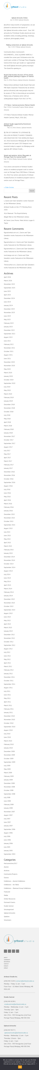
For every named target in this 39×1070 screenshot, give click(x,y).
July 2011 (7, 691)
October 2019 (8, 380)
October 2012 (8, 642)
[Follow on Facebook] (5, 951)
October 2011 (8, 681)
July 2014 (7, 574)
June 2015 (7, 535)
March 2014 (8, 589)
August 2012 (8, 649)
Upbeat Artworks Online (20, 18)
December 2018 (9, 404)
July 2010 (7, 734)
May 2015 (7, 539)
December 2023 (9, 309)
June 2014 (7, 578)
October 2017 (8, 440)
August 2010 (8, 730)
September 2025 (9, 288)
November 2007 (9, 812)
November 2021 (9, 348)
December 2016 (9, 472)
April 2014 (7, 585)
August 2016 (8, 486)
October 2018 (8, 412)
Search (32, 191)
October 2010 (8, 723)
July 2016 (7, 489)
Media (18, 47)
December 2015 (9, 514)
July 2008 (7, 797)
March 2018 (8, 426)
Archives (6, 870)
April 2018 (7, 422)
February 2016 (9, 507)
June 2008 (7, 801)
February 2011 (9, 709)
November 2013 (9, 603)
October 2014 (8, 564)
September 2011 (9, 684)
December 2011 (9, 677)
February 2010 (9, 744)
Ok (20, 1067)
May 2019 (7, 390)
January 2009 (8, 780)
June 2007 (7, 822)
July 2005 (7, 847)
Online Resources (9, 899)
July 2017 (7, 450)
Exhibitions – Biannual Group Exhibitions (17, 888)
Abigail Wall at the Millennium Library (16, 217)
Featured (7, 892)
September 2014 (9, 567)
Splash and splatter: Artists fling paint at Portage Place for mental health (17, 156)
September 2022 (9, 334)
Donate (6, 966)
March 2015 (8, 546)
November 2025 (9, 284)
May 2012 (7, 659)
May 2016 (7, 497)
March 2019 (8, 394)
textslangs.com (9, 255)
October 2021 (8, 351)
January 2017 (8, 468)
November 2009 (9, 755)
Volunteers (32, 80)
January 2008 (8, 808)
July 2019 (7, 387)
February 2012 (9, 670)
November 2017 (9, 436)
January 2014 (8, 596)
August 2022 (8, 337)
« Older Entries (9, 187)
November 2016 (9, 475)
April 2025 (7, 295)
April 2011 (7, 702)
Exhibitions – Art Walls (11, 885)
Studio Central (9, 906)
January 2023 (8, 327)
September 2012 (9, 645)
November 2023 (9, 312)
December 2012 (9, 634)
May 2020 (7, 369)
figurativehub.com (10, 232)
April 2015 (7, 542)
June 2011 (7, 695)
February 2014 (9, 592)
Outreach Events (22, 159)
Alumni (6, 867)
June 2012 (7, 656)
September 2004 (9, 854)
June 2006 (7, 840)
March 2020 (8, 373)
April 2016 (7, 500)
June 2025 (7, 291)
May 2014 (7, 581)
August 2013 (8, 613)
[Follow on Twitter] (17, 951)
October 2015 (8, 521)
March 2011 (8, 705)
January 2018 (8, 433)
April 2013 (7, 624)
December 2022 (9, 330)
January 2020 (8, 376)
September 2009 (9, 762)
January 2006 (8, 843)
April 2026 (7, 277)
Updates (7, 916)
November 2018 (9, 408)
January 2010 (8, 748)
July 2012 (7, 652)
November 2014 (9, 560)
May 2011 (7, 698)
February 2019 (9, 397)
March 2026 (8, 281)
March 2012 (8, 666)
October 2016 (8, 479)
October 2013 (8, 606)
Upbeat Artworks (24, 20)
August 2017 (8, 447)
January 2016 (8, 511)
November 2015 (9, 518)
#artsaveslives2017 (10, 863)
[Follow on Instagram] (9, 951)
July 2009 (7, 766)
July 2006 (7, 836)
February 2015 (9, 550)
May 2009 (7, 769)
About (6, 957)
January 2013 (8, 631)
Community (7, 959)
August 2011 (8, 688)
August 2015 (8, 528)
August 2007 (8, 815)
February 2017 (9, 465)
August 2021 (8, 355)
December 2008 (9, 783)
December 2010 (9, 716)
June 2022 (7, 341)
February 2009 (9, 776)
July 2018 (7, 415)
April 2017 (7, 458)
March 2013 (8, 627)
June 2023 (7, 316)
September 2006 (9, 829)
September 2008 (9, 794)
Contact (6, 964)
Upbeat (6, 968)
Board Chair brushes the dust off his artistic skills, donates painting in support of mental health (19, 76)
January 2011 (8, 712)
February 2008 (9, 804)
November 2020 (9, 366)
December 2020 (9, 362)
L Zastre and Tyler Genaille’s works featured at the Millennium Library (18, 235)
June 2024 (7, 302)
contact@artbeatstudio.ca (25, 981)
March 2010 (8, 741)
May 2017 (7, 454)
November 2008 (9, 787)
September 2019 (9, 383)
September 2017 (9, 443)
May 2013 (7, 620)
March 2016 (8, 504)
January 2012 (8, 674)
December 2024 (9, 298)
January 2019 (8, 401)
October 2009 (8, 758)
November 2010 (9, 719)
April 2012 (7, 663)
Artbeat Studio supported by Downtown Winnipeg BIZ (17, 124)
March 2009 (8, 773)
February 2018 (9, 429)
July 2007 (7, 819)
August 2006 (8, 833)
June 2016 (7, 493)
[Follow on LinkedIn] (13, 951)
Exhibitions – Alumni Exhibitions (14, 881)
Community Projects (18, 107)
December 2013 (9, 599)
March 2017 (8, 461)
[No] (37, 1064)
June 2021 (7, 358)
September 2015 (9, 525)
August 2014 (8, 571)
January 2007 (8, 826)
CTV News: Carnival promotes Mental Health (19, 105)
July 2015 (7, 532)
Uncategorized (9, 909)
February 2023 (9, 323)
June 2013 (7, 617)
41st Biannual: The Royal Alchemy (15, 213)
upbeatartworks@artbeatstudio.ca (16, 1033)
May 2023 (7, 319)
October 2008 (8, 790)
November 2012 (9, 638)
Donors (15, 80)
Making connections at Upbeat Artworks (19, 45)
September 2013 (9, 610)
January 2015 (8, 553)
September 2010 (9, 727)
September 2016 (9, 482)
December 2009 (9, 751)
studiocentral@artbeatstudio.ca (15, 1004)
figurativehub (8, 242)
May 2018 (7, 419)
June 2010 (7, 737)
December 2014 (9, 557)
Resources (7, 961)
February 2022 (9, 344)
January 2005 (8, 850)
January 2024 (8, 305)
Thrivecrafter (8, 265)
